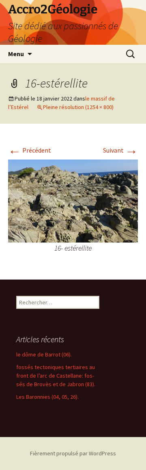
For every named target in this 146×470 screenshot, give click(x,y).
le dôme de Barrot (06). (44, 354)
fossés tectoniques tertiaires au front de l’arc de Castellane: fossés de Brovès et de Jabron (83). (55, 375)
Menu (16, 54)
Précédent (29, 150)
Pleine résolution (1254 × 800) (78, 107)
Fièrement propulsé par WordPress (73, 453)
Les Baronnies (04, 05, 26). (47, 396)
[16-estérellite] (73, 200)
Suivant (120, 150)
